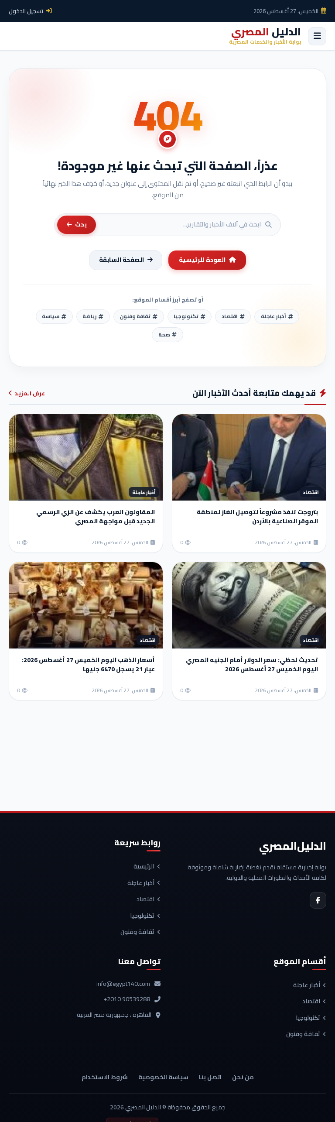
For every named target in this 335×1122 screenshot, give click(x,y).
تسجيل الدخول (26, 11)
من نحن (243, 1077)
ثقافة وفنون (137, 932)
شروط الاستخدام (105, 1077)
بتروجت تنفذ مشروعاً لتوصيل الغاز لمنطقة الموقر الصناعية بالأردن (257, 516)
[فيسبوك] (318, 900)
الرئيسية (143, 866)
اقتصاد (145, 899)
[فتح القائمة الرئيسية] (317, 36)
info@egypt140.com (123, 984)
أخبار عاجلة (140, 883)
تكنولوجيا (142, 916)
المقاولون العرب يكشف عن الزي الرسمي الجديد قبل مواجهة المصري (95, 516)
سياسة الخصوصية (163, 1077)
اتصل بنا (210, 1077)
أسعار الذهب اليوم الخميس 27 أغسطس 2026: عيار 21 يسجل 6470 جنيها (88, 664)
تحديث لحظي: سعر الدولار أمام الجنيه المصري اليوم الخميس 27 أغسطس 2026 (252, 664)
